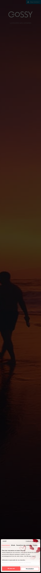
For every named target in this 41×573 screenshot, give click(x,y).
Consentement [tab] (5, 545)
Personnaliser (30, 569)
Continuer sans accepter (32, 541)
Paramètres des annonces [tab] (24, 545)
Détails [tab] (13, 545)
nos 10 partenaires (12, 562)
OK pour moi (11, 568)
